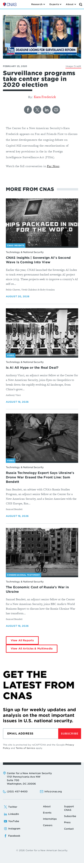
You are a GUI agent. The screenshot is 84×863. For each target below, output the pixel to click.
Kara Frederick (45, 96)
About (47, 806)
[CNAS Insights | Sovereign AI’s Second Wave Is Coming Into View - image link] (42, 222)
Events (47, 812)
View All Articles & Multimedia (32, 648)
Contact (69, 828)
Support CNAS (69, 808)
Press (67, 822)
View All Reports (22, 640)
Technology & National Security (25, 252)
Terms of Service (25, 748)
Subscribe (69, 733)
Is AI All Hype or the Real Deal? (32, 367)
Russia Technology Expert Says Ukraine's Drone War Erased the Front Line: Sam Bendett (40, 477)
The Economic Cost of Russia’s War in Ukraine (37, 589)
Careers (47, 825)
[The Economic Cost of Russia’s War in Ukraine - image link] (42, 552)
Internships (50, 818)
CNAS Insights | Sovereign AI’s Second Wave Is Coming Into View (38, 260)
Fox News (53, 166)
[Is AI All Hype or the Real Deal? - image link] (42, 332)
